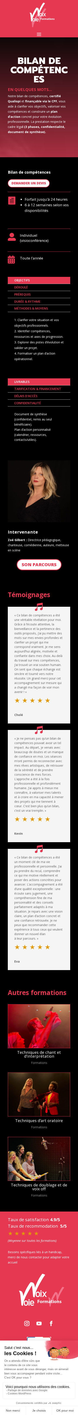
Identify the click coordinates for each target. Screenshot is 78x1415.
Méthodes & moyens (31, 308)
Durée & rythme (27, 301)
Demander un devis (28, 183)
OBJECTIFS (22, 280)
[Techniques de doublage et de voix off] (39, 1159)
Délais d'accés (25, 396)
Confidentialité (27, 403)
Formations (39, 1063)
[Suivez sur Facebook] (51, 1323)
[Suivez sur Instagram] (27, 1323)
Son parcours (39, 564)
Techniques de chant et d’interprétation (39, 1054)
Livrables (21, 382)
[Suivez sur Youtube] (39, 1323)
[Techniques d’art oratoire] (39, 1094)
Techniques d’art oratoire (39, 1120)
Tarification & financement (37, 389)
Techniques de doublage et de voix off (39, 1186)
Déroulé (21, 287)
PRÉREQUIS (22, 294)
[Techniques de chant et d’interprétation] (39, 1026)
